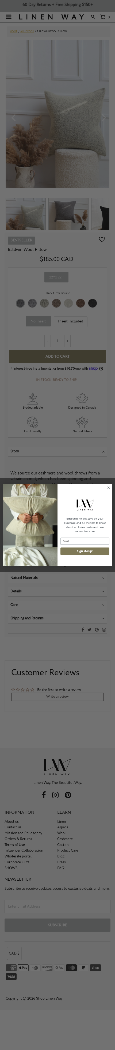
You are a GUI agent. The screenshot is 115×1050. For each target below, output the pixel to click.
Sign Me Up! (84, 551)
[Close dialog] (108, 487)
